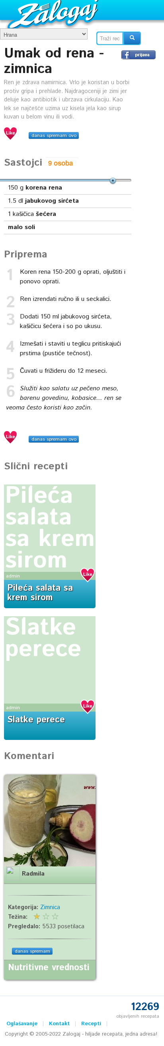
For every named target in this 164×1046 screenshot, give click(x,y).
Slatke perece (43, 638)
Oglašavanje (21, 1024)
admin (13, 576)
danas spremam (32, 951)
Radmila (33, 874)
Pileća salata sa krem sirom (50, 528)
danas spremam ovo (53, 135)
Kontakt (59, 1024)
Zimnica (50, 908)
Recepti (91, 1024)
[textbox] (110, 38)
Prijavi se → (138, 54)
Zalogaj (54, 14)
